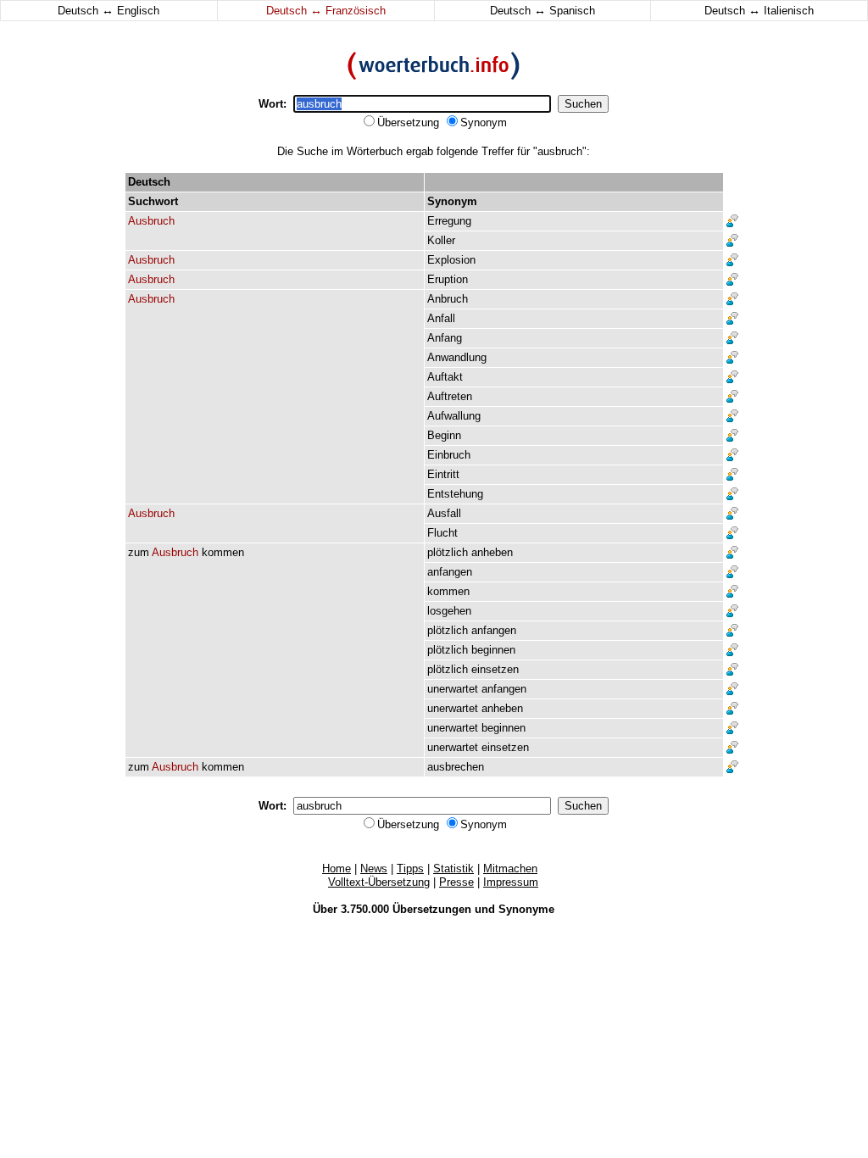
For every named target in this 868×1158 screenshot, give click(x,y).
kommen (223, 552)
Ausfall (444, 513)
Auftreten (449, 396)
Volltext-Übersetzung (379, 882)
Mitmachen (510, 868)
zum (138, 552)
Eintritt (443, 474)
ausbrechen (455, 766)
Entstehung (455, 493)
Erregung (449, 220)
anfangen (449, 571)
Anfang (444, 337)
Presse (456, 882)
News (373, 868)
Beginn (444, 435)
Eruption (447, 279)
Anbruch (447, 298)
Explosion (451, 259)
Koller (441, 240)
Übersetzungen (431, 909)
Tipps (410, 868)
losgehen (449, 610)
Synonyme (526, 909)
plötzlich (447, 552)
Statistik (453, 868)
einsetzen (495, 669)
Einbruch (448, 454)
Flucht (442, 532)
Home (336, 868)
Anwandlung (457, 357)
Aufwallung (454, 415)
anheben (492, 552)
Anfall (441, 318)
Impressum (510, 882)
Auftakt (445, 376)
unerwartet (452, 688)
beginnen (493, 649)
